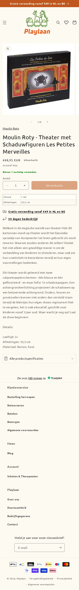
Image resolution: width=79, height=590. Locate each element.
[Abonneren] (60, 547)
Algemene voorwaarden (23, 430)
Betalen (12, 413)
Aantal (6, 178)
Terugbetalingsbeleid (41, 578)
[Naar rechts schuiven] (48, 122)
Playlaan (21, 578)
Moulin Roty (11, 128)
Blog (10, 453)
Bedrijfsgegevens (18, 516)
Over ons (13, 499)
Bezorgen (13, 421)
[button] (5, 23)
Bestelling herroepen (21, 396)
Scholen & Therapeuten (22, 476)
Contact (12, 524)
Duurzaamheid (16, 507)
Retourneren (15, 405)
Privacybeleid (64, 578)
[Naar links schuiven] (31, 122)
